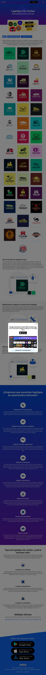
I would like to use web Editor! (23, 350)
